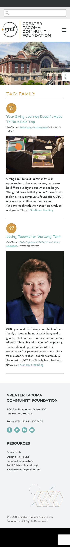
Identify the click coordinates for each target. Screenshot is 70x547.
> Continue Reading (40, 210)
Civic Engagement (29, 242)
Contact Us (14, 452)
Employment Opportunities (23, 469)
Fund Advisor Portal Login (23, 465)
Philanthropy (26, 127)
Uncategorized (40, 127)
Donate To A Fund (18, 457)
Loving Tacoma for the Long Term (33, 237)
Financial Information (20, 461)
